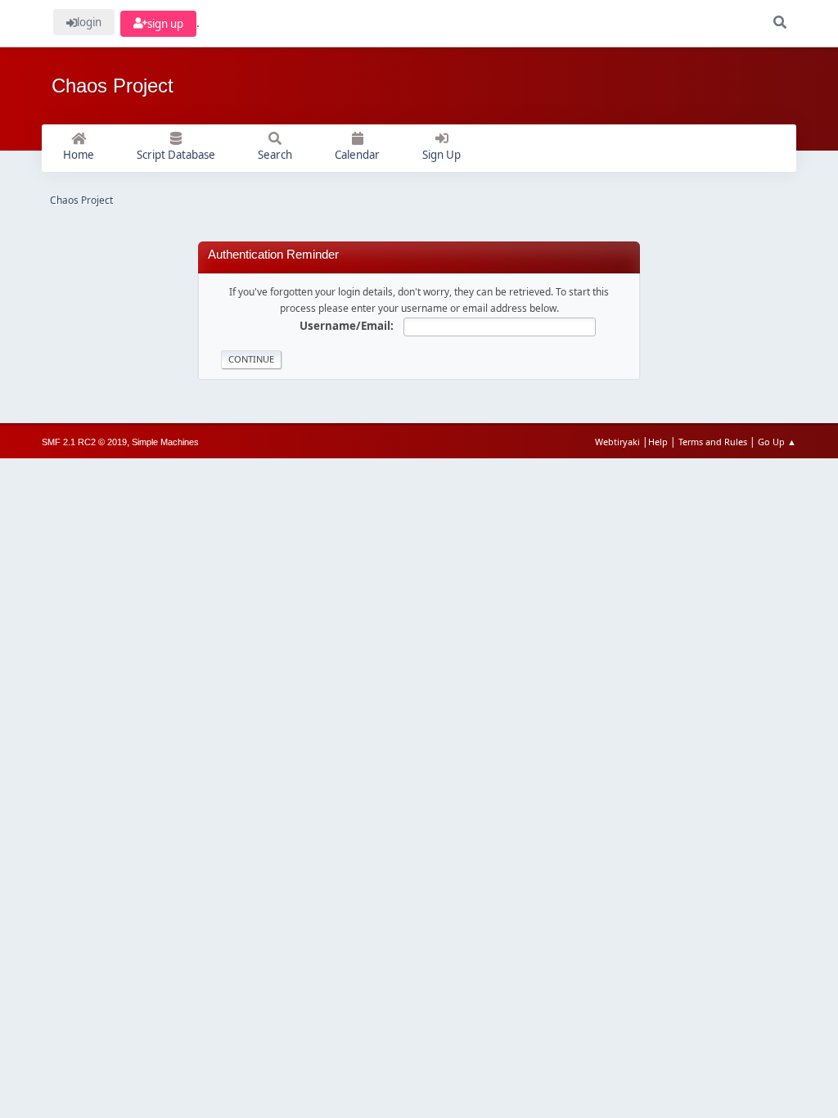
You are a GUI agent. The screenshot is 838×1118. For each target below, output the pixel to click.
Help (658, 441)
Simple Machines (165, 442)
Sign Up (441, 154)
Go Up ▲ (777, 441)
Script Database (176, 154)
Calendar (357, 154)
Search (275, 154)
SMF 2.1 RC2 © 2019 (84, 442)
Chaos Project (112, 85)
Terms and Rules (712, 441)
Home (78, 154)
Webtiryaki (617, 441)
